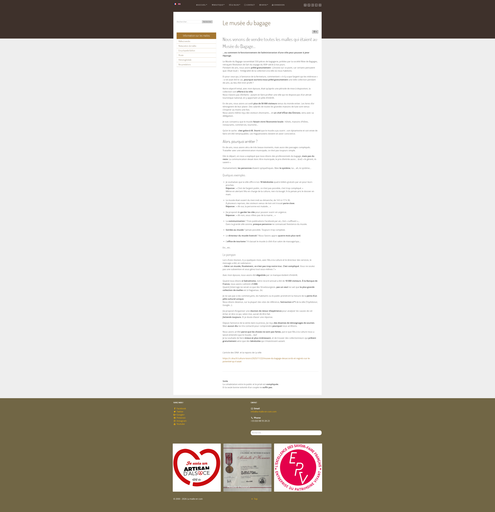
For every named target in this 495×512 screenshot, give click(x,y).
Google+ (180, 415)
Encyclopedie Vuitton (187, 50)
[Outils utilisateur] (315, 32)
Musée (181, 55)
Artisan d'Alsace (186, 487)
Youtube (180, 424)
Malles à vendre (184, 41)
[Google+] (312, 5)
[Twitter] (309, 5)
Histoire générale (185, 60)
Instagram (181, 421)
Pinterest (180, 418)
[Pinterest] (316, 5)
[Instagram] (320, 5)
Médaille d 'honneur (238, 487)
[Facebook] (305, 5)
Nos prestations (185, 64)
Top (255, 499)
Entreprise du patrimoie (292, 487)
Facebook (181, 408)
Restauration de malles (187, 46)
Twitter (179, 411)
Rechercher (207, 22)
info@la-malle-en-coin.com (264, 411)
